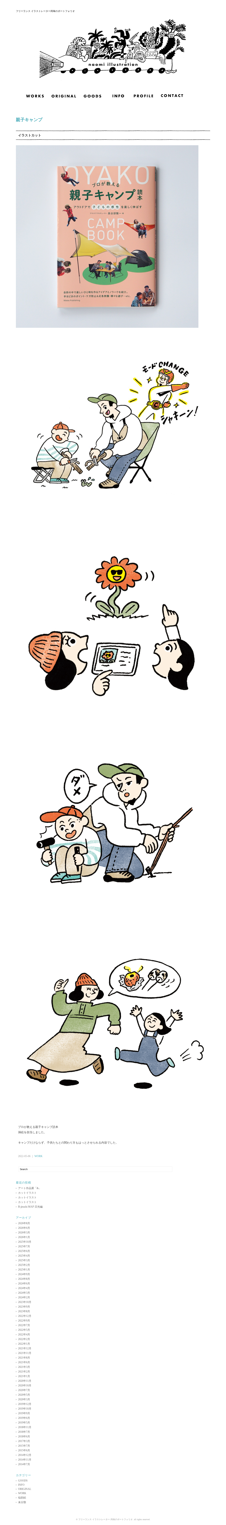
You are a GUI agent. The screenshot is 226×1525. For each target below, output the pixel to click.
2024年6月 (24, 1283)
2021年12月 (24, 1348)
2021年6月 (24, 1362)
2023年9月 (24, 1306)
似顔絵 (22, 1497)
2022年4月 (24, 1334)
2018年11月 (24, 1427)
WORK (38, 1156)
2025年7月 (24, 1246)
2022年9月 (24, 1320)
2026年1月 (24, 1237)
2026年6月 (24, 1227)
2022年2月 (24, 1339)
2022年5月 (24, 1329)
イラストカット (29, 135)
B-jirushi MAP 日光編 (30, 1206)
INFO (21, 1484)
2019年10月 (24, 1408)
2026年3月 (24, 1232)
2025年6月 (24, 1251)
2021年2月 (24, 1371)
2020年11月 (24, 1380)
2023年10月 (24, 1302)
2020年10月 (24, 1385)
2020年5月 (24, 1394)
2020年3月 (24, 1399)
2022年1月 (24, 1343)
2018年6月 (24, 1436)
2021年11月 (24, 1353)
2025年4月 (24, 1255)
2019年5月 (24, 1422)
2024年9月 (24, 1274)
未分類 (22, 1502)
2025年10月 (24, 1241)
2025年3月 (24, 1260)
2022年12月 (24, 1316)
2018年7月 (24, 1431)
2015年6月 (24, 1450)
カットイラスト (27, 1192)
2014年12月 (24, 1455)
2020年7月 (24, 1390)
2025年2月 (24, 1265)
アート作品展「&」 (29, 1188)
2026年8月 (24, 1223)
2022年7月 (24, 1325)
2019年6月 (24, 1417)
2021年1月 (24, 1376)
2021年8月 (24, 1357)
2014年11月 (24, 1459)
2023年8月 (24, 1311)
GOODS (23, 1480)
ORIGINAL (24, 1489)
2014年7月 (24, 1464)
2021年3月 (24, 1367)
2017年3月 (24, 1441)
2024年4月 (24, 1288)
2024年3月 (24, 1292)
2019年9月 (24, 1413)
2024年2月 (24, 1297)
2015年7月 (24, 1445)
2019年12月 (24, 1404)
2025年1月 (24, 1269)
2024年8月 (24, 1278)
